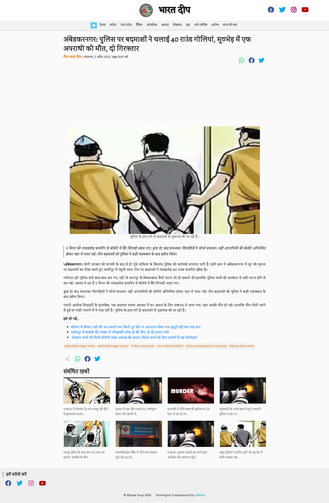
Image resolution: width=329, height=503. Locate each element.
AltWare (200, 495)
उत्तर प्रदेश (126, 25)
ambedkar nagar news (79, 346)
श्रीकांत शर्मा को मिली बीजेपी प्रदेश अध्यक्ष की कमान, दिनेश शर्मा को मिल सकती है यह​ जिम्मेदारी (134, 338)
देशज (102, 25)
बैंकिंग (139, 25)
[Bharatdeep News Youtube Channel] (305, 8)
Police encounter (142, 346)
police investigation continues (206, 346)
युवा (188, 25)
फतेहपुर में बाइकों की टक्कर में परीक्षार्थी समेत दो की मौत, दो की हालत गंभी (120, 332)
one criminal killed (170, 346)
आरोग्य (215, 25)
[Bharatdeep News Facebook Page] (270, 8)
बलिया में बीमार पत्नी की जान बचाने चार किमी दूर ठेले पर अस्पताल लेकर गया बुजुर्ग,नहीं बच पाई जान (135, 327)
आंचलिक (152, 25)
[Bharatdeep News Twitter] (282, 8)
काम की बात (230, 25)
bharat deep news (242, 346)
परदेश (113, 25)
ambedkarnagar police (113, 346)
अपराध (165, 25)
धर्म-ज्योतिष (200, 25)
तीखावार (177, 25)
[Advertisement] (164, 97)
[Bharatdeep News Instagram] (293, 8)
